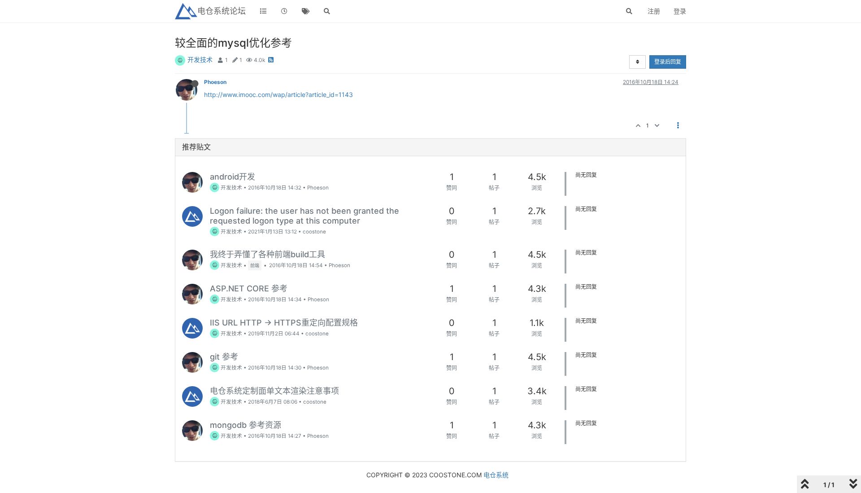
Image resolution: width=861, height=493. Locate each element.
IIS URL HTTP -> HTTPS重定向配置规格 (284, 322)
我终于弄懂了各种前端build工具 (267, 254)
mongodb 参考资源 (245, 425)
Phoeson (215, 82)
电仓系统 (496, 475)
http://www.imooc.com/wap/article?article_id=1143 (278, 94)
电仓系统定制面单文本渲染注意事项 (274, 391)
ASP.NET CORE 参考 (248, 288)
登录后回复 (667, 61)
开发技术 (200, 59)
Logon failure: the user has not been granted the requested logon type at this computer (304, 215)
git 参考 (224, 356)
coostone (314, 232)
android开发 (232, 176)
